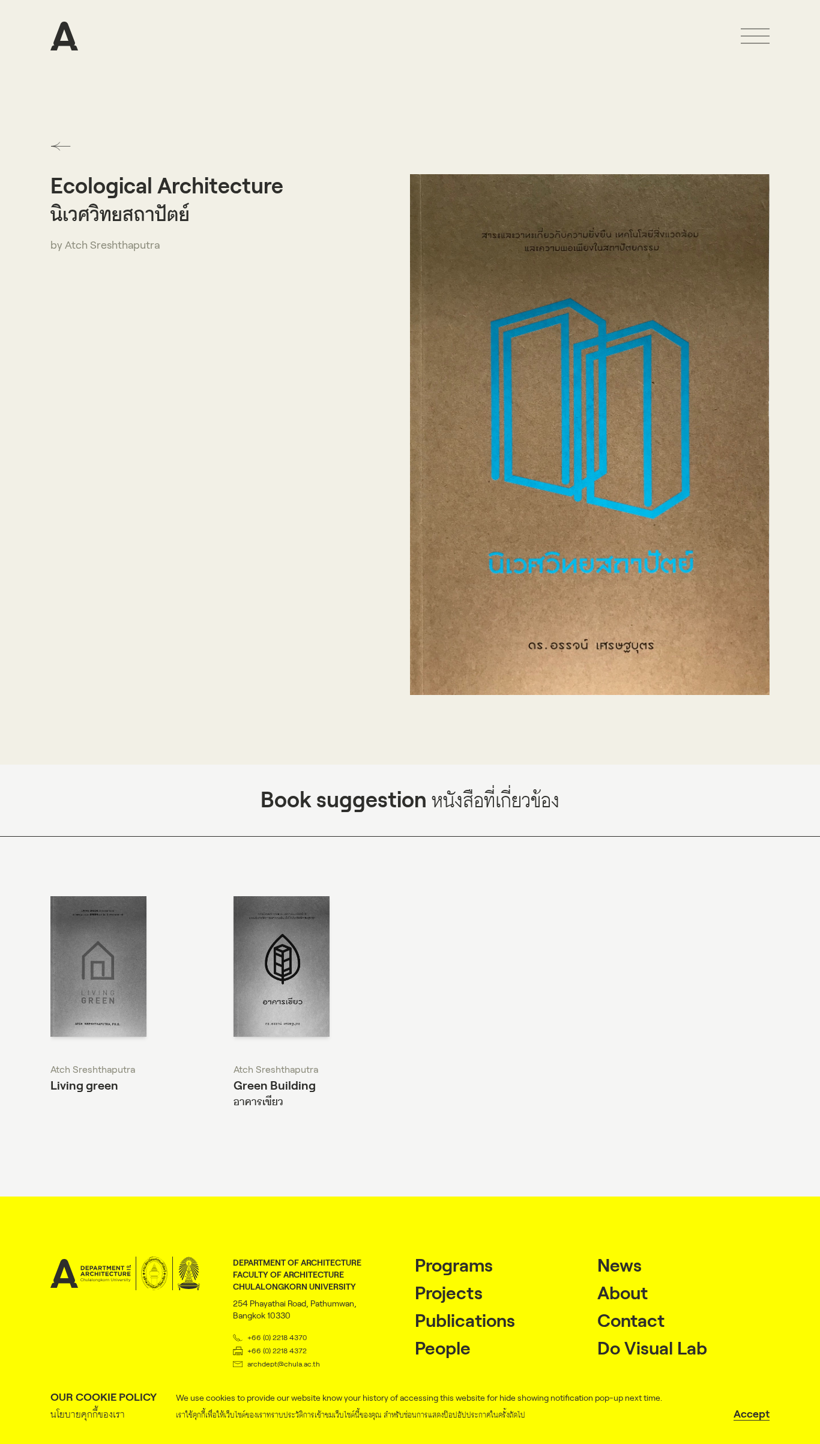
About (622, 1293)
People (443, 1348)
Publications (465, 1320)
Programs (454, 1265)
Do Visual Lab (652, 1348)
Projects (449, 1293)
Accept (752, 1414)
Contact (631, 1320)
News (619, 1265)
